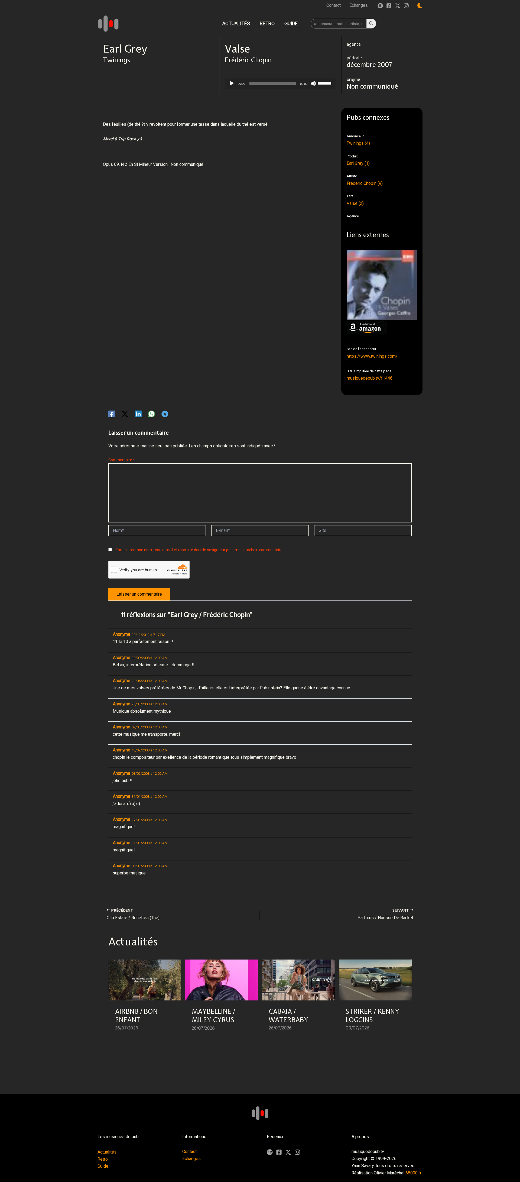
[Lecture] (232, 83)
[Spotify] (380, 5)
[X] (288, 1152)
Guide (103, 1166)
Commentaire (121, 460)
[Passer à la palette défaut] (419, 5)
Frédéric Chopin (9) (365, 183)
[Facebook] (389, 5)
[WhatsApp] (151, 414)
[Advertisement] (201, 202)
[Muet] (313, 83)
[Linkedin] (138, 414)
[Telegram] (164, 414)
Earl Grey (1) (358, 163)
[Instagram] (406, 5)
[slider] (325, 83)
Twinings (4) (358, 143)
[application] (280, 83)
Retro (103, 1159)
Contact (189, 1151)
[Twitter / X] (397, 5)
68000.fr (413, 1172)
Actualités (107, 1152)
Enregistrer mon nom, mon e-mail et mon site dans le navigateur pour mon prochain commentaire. (199, 550)
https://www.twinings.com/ (372, 356)
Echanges (191, 1158)
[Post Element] (144, 999)
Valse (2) (355, 203)
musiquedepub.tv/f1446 (369, 378)
